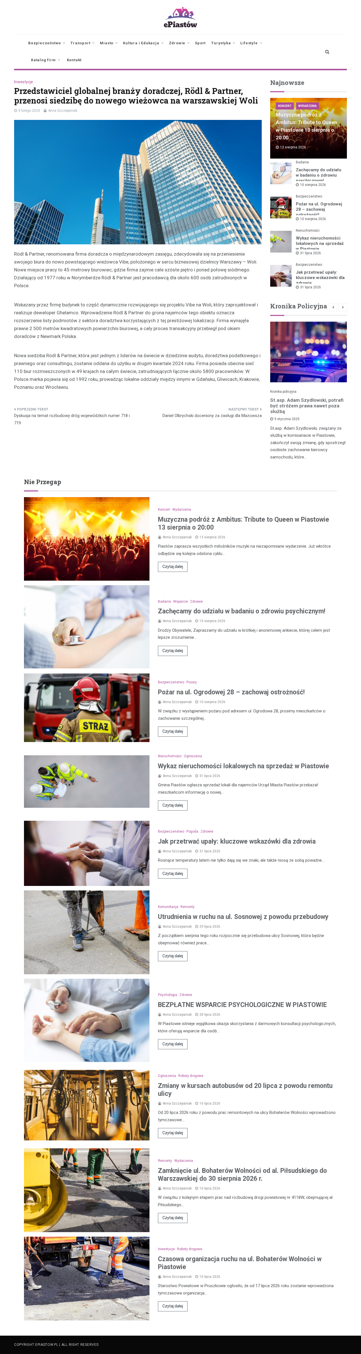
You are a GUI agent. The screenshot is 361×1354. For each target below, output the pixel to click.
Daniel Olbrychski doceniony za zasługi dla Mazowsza (212, 415)
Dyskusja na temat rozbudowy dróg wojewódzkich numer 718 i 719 (72, 419)
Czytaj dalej (172, 566)
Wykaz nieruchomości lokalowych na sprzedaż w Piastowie (320, 243)
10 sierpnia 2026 (313, 185)
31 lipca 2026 (310, 253)
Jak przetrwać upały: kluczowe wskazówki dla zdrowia (320, 278)
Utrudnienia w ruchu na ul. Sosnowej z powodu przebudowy (243, 917)
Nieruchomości (308, 230)
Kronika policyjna (283, 392)
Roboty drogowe (190, 1076)
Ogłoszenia (193, 756)
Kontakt (74, 60)
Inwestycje (23, 82)
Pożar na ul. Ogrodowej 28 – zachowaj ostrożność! (319, 209)
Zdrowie (177, 43)
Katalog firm (43, 60)
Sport (200, 43)
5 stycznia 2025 (287, 419)
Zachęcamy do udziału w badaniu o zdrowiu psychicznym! (318, 175)
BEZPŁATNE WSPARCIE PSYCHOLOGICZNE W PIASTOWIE (242, 1005)
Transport (80, 43)
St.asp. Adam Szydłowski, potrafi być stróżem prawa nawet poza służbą (307, 405)
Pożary (191, 682)
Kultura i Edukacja (141, 43)
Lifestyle (248, 43)
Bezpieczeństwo (44, 43)
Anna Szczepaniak (62, 111)
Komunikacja (168, 907)
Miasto (106, 43)
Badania (302, 162)
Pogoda (192, 831)
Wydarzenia (307, 105)
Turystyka (221, 43)
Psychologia (167, 995)
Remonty (187, 907)
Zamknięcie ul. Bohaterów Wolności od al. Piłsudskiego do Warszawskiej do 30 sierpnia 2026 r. (242, 1174)
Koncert (285, 105)
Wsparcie (180, 602)
